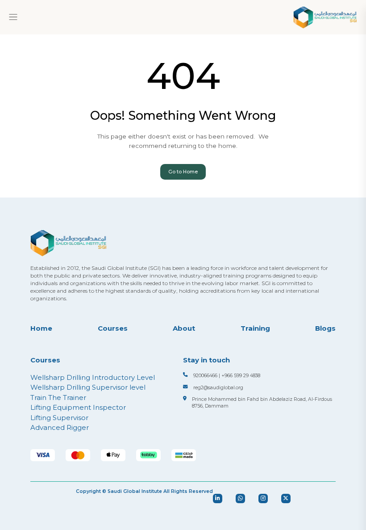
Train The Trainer (58, 397)
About (184, 328)
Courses (113, 328)
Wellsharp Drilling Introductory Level (92, 377)
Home (41, 328)
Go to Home (183, 172)
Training (255, 328)
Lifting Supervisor (59, 417)
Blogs (325, 328)
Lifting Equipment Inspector (78, 407)
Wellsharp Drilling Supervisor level (88, 387)
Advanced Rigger (59, 427)
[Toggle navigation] (13, 17)
